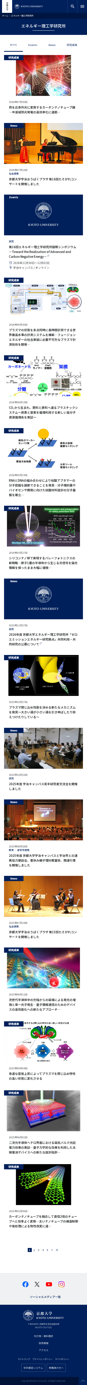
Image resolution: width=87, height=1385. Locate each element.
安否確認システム (33, 1367)
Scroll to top (83, 1381)
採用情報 (43, 1343)
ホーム (5, 15)
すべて (13, 45)
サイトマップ (24, 1359)
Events (32, 45)
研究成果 (72, 45)
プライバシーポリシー (42, 1359)
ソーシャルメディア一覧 (45, 1296)
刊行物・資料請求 (43, 1336)
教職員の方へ (56, 1367)
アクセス (43, 1350)
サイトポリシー (62, 1359)
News (52, 45)
